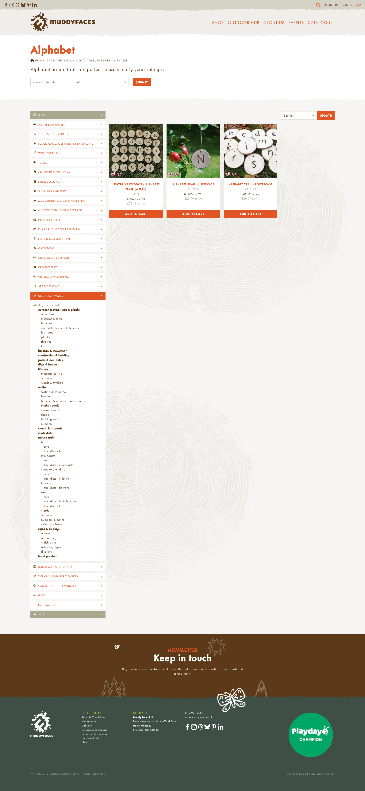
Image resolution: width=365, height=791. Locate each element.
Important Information (95, 734)
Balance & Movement (52, 351)
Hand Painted (47, 556)
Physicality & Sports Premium (59, 229)
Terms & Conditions (93, 717)
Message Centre (51, 373)
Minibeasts (48, 456)
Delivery (87, 725)
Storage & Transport (53, 257)
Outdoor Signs (50, 538)
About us (274, 22)
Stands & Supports (50, 428)
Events (296, 22)
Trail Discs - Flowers (56, 487)
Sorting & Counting (53, 392)
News (85, 742)
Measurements (50, 410)
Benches (46, 323)
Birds (44, 442)
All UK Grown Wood (46, 305)
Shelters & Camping (52, 191)
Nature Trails (99, 60)
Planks (45, 337)
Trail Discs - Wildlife (56, 478)
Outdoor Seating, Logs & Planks (59, 309)
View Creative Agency (323, 773)
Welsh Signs (48, 542)
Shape (45, 414)
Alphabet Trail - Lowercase (250, 184)
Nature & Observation (54, 238)
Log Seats (47, 332)
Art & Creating (49, 286)
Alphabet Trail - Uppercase (193, 184)
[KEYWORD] (50, 82)
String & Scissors (51, 524)
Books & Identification (55, 567)
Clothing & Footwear (54, 172)
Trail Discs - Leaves (55, 506)
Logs (44, 346)
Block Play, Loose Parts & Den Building (66, 143)
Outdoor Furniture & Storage (60, 210)
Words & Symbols (52, 382)
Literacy (43, 369)
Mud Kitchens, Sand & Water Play (62, 200)
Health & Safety (49, 219)
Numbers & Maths (52, 519)
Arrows (45, 533)
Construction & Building (53, 355)
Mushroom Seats (51, 319)
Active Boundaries (51, 124)
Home (39, 60)
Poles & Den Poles (50, 360)
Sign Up (331, 5)
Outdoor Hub (243, 22)
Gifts (42, 595)
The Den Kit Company (53, 134)
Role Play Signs (51, 547)
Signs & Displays (49, 529)
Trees (44, 492)
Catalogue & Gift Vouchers (58, 586)
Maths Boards (50, 405)
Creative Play (47, 267)
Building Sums (50, 419)
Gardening (46, 248)
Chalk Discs (45, 433)
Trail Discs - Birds (55, 451)
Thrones (46, 341)
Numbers (46, 424)
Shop (218, 22)
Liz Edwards (46, 605)
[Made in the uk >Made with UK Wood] (136, 151)
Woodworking (49, 153)
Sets (46, 446)
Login (347, 5)
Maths (42, 387)
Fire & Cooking (49, 181)
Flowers (46, 483)
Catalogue (320, 22)
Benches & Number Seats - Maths (63, 401)
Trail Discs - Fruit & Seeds (60, 501)
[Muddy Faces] (62, 30)
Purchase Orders (91, 738)
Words (45, 510)
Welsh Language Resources (58, 576)
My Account (89, 721)
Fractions (47, 396)
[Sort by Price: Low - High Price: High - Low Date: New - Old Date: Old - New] (298, 116)
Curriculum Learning (53, 277)
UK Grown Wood (72, 60)
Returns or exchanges (94, 729)
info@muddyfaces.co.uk (198, 717)
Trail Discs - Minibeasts (58, 465)
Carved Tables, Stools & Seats (60, 328)
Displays (46, 551)
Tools (42, 162)
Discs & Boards (47, 364)
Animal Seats (49, 314)
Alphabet (47, 378)
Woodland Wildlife (53, 469)
